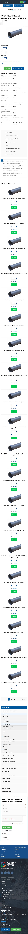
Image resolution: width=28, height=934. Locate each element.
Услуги (16, 849)
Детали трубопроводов (8, 758)
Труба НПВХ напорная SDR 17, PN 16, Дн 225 (14, 582)
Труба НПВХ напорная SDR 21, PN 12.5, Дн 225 (14, 607)
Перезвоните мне (5, 929)
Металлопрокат (6, 781)
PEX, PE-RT (5, 716)
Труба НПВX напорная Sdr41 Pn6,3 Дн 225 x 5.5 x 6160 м (14, 682)
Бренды (3, 883)
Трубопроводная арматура (8, 755)
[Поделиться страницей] (2, 23)
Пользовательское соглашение (7, 875)
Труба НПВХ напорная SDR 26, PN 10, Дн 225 (14, 632)
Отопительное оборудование (9, 768)
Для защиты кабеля (7, 744)
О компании (19, 5)
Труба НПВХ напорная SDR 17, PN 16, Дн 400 (14, 223)
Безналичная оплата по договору (9, 63)
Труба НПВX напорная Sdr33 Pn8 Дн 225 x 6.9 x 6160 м (14, 657)
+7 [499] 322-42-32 (5, 911)
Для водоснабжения (7, 713)
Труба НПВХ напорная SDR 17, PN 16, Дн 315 (14, 300)
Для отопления (6, 736)
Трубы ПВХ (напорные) (8, 726)
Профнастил (5, 784)
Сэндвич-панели (6, 788)
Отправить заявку (21, 2)
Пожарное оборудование (8, 774)
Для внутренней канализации (9, 741)
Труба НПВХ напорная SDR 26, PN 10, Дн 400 (14, 505)
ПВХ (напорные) (6, 724)
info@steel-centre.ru (16, 10)
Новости (17, 851)
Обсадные (5, 749)
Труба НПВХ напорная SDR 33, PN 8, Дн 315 (14, 350)
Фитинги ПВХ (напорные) (8, 728)
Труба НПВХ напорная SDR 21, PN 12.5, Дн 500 (14, 198)
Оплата (2, 854)
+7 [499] (8, 2)
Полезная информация (20, 847)
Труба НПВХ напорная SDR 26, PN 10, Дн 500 (14, 402)
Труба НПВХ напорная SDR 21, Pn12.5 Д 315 (14, 530)
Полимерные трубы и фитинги (9, 711)
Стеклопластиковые (7, 733)
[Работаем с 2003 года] (2, 2)
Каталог (8, 5)
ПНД (4, 731)
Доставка (21, 63)
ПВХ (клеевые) (6, 721)
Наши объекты (4, 851)
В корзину (7, 68)
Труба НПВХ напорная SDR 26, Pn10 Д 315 (14, 325)
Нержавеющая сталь (7, 791)
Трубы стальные (6, 778)
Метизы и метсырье (7, 764)
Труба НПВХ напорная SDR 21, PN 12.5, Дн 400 (14, 480)
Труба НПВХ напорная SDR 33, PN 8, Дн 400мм (14, 248)
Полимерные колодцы (7, 752)
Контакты (17, 856)
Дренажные (5, 746)
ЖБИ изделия (5, 771)
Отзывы (17, 854)
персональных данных (19, 823)
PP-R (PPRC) (6, 719)
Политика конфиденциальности (7, 877)
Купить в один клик (17, 68)
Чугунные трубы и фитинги (8, 761)
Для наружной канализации (8, 739)
